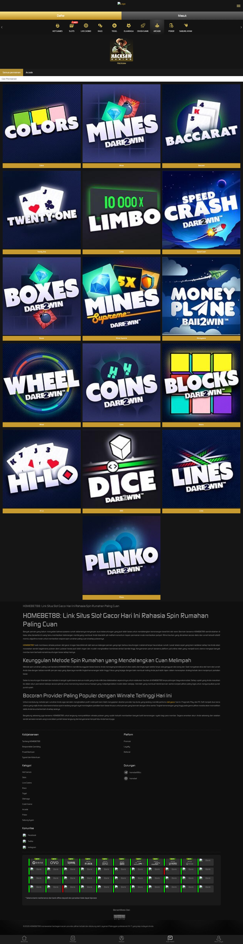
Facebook (32, 835)
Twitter (30, 841)
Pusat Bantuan (28, 752)
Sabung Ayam (185, 31)
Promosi (127, 741)
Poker (171, 31)
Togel (114, 31)
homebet (133, 778)
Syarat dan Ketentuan (31, 757)
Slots (71, 31)
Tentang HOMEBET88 (31, 741)
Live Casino (86, 31)
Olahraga (129, 31)
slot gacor (171, 702)
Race (100, 31)
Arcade (157, 31)
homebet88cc (135, 772)
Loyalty (127, 746)
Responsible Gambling (31, 746)
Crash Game (143, 31)
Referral (127, 752)
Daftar (61, 16)
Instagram (32, 847)
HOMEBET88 (28, 645)
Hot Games (57, 31)
